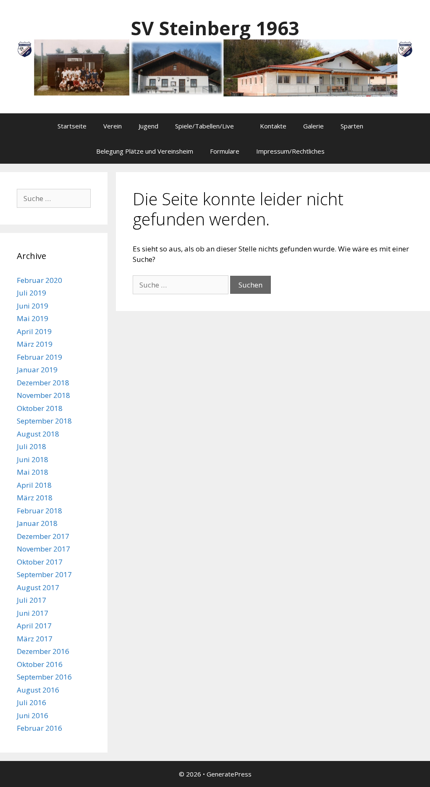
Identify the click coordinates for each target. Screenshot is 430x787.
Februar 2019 (39, 357)
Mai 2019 (32, 318)
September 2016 (44, 677)
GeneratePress (229, 774)
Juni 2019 (32, 306)
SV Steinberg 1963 (215, 28)
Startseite (72, 126)
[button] (243, 126)
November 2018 (43, 395)
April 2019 (34, 331)
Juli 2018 (31, 446)
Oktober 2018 (40, 408)
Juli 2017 (31, 600)
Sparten (352, 126)
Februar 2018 (39, 510)
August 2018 (38, 434)
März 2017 (34, 638)
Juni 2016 (32, 715)
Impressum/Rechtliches (290, 151)
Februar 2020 (39, 280)
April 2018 (34, 485)
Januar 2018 (37, 523)
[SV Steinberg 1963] (215, 67)
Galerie (313, 126)
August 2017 (38, 587)
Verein (112, 126)
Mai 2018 (32, 472)
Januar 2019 (37, 369)
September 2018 (44, 421)
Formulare (224, 151)
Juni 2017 (32, 613)
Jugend (148, 126)
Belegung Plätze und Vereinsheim (144, 151)
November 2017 (43, 549)
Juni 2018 (32, 459)
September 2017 (44, 574)
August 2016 (38, 690)
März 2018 (34, 497)
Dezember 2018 (43, 382)
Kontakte (273, 126)
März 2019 (34, 344)
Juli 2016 (31, 702)
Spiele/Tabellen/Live (204, 126)
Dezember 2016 (43, 651)
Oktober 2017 (40, 562)
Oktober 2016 (40, 664)
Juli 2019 (31, 293)
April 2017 (34, 625)
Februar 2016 (39, 728)
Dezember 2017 (43, 536)
